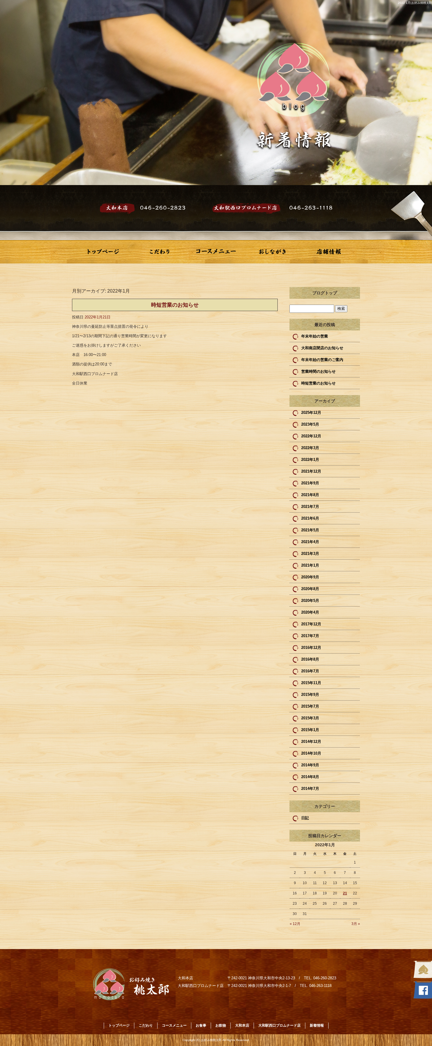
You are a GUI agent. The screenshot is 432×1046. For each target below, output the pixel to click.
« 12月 (295, 924)
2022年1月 (310, 459)
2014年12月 (311, 741)
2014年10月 (311, 753)
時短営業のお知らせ (175, 305)
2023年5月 (310, 424)
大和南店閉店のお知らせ (322, 348)
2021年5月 (310, 530)
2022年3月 (310, 448)
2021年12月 (311, 471)
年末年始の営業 (314, 336)
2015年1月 (310, 730)
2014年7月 (310, 788)
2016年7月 (310, 671)
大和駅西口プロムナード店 (279, 1025)
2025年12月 (311, 412)
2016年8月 (310, 659)
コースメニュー (216, 251)
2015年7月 (310, 706)
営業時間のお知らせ (318, 371)
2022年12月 (311, 436)
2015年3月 (310, 718)
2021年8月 (310, 495)
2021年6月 (310, 518)
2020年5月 (310, 600)
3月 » (355, 924)
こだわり (159, 251)
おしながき (272, 251)
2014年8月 (310, 777)
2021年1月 (310, 565)
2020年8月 (310, 589)
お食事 (201, 1025)
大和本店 (242, 1025)
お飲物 (220, 1025)
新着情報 (317, 1025)
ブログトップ (324, 293)
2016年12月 (311, 647)
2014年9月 (310, 765)
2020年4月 (310, 612)
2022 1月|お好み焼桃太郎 (415, 2)
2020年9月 (310, 577)
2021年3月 (310, 553)
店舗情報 (329, 251)
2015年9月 (310, 694)
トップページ (103, 251)
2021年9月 (310, 483)
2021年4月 (310, 542)
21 (345, 893)
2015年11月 (311, 683)
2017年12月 (311, 624)
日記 (305, 818)
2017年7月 (310, 636)
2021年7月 (310, 506)
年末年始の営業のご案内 (322, 359)
